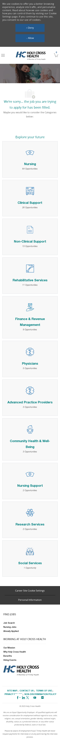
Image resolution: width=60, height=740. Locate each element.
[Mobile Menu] (3, 55)
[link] (30, 55)
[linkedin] (23, 697)
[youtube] (34, 697)
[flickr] (42, 696)
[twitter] (27, 697)
